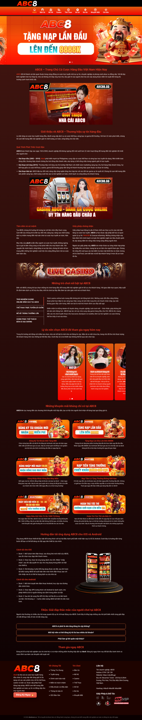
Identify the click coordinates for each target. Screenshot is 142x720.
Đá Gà (85, 12)
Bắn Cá (42, 12)
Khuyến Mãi (95, 12)
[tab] (30, 301)
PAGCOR (86, 235)
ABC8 (34, 12)
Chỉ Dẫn (106, 12)
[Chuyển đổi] (19, 624)
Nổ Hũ (50, 12)
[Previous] (5, 40)
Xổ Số (77, 12)
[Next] (137, 40)
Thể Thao (68, 12)
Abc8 (43, 159)
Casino (58, 12)
